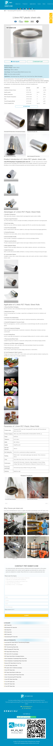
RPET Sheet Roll (8, 634)
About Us (17, 3)
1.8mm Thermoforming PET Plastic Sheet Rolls (14, 674)
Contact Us (50, 3)
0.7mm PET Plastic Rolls (10, 686)
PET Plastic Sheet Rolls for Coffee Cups (13, 672)
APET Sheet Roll (8, 625)
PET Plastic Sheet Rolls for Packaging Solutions (14, 656)
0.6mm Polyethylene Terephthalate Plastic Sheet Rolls (16, 660)
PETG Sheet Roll (8, 632)
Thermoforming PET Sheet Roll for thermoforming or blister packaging (33, 80)
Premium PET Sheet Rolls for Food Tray (13, 663)
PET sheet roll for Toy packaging (11, 653)
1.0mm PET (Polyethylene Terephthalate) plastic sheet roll (17, 161)
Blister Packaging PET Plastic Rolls (12, 649)
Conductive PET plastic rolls (10, 644)
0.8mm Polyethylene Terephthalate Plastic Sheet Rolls (16, 658)
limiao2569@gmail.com (27, 706)
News (44, 3)
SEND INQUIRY (15, 61)
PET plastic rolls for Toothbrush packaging (13, 667)
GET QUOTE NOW (26, 106)
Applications (33, 3)
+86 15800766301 (27, 708)
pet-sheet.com (32, 79)
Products (25, 3)
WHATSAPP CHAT (38, 61)
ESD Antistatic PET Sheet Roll (11, 627)
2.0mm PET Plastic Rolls (10, 670)
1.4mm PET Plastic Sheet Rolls (11, 679)
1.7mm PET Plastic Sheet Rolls (11, 665)
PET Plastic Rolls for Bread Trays (11, 651)
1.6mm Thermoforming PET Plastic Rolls (13, 677)
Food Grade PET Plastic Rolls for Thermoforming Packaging (17, 642)
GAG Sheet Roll (8, 629)
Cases (39, 3)
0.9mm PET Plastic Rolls (10, 683)
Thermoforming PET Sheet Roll (14, 10)
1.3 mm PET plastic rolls (10, 681)
